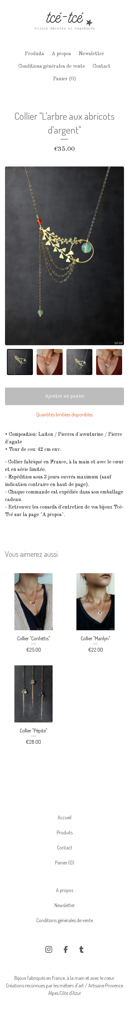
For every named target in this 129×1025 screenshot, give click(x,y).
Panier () (64, 79)
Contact (102, 66)
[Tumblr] (81, 949)
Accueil (64, 817)
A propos (61, 53)
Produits (34, 53)
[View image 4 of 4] (109, 362)
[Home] (64, 22)
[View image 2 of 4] (50, 362)
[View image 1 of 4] (20, 362)
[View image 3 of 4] (79, 362)
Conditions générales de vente (51, 66)
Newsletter (91, 53)
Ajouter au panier (65, 396)
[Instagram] (48, 949)
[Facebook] (65, 949)
